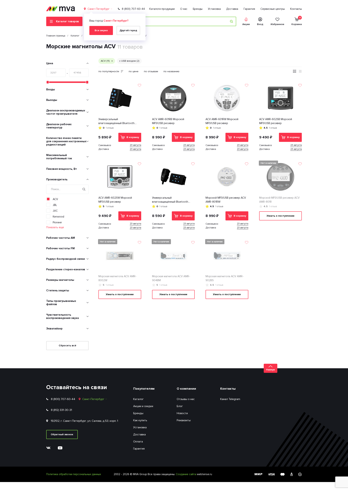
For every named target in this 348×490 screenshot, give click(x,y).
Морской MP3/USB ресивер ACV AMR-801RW (226, 200)
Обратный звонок (62, 434)
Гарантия (249, 9)
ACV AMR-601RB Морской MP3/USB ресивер (168, 121)
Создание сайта (186, 474)
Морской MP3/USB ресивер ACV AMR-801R (279, 200)
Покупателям (144, 389)
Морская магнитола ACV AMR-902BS (225, 278)
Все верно (101, 30)
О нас (183, 9)
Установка (214, 9)
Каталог (138, 399)
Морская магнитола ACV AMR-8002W (117, 278)
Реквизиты (184, 420)
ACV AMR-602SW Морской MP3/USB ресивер (115, 200)
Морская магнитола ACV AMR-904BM (171, 278)
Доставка (232, 9)
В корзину (133, 137)
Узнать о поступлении (280, 215)
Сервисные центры (272, 9)
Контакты (296, 9)
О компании (186, 389)
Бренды (197, 9)
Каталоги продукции (162, 9)
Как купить (140, 420)
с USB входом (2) (129, 60)
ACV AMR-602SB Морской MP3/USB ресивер (275, 121)
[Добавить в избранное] (139, 85)
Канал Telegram (230, 399)
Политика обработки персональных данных (73, 474)
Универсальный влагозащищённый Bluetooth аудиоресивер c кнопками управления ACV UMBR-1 (116, 121)
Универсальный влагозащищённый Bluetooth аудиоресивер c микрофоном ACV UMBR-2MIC (171, 200)
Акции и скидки (143, 406)
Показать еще (55, 227)
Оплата (138, 441)
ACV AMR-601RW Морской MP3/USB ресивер (222, 121)
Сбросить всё (67, 345)
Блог (180, 406)
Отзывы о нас (186, 399)
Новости (182, 413)
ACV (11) (105, 60)
